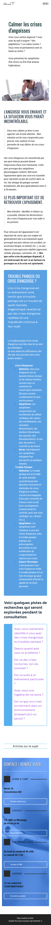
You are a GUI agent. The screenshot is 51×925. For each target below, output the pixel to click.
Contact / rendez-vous (27, 732)
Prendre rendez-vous (18, 801)
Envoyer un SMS (16, 864)
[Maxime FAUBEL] (9, 3)
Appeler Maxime (16, 833)
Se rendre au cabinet (18, 896)
